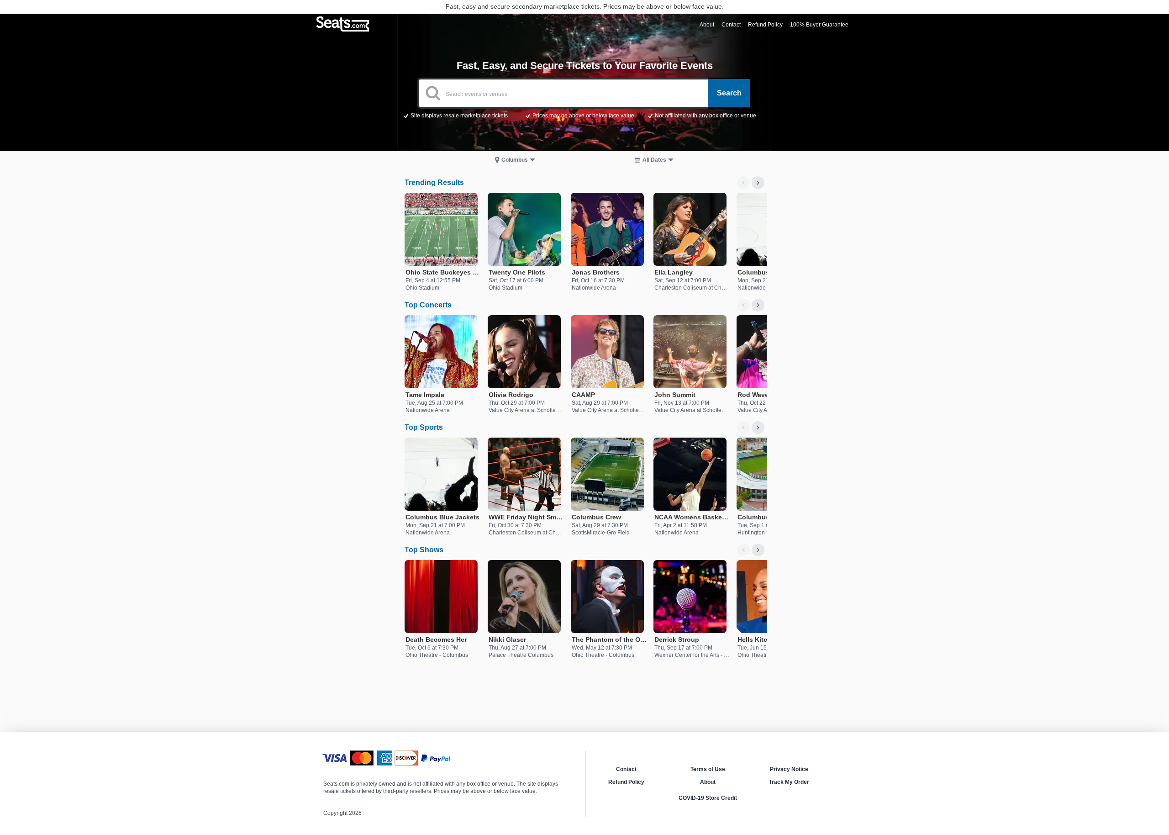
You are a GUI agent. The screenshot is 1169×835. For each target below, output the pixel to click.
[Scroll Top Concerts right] (758, 305)
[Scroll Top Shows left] (743, 550)
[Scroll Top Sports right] (758, 427)
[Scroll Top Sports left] (743, 427)
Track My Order (789, 782)
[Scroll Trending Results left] (743, 182)
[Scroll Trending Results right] (758, 182)
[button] (584, 115)
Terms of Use (707, 769)
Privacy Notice (789, 769)
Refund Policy (626, 782)
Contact (626, 769)
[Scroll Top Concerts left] (743, 305)
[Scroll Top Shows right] (758, 550)
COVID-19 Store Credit (708, 798)
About (708, 782)
